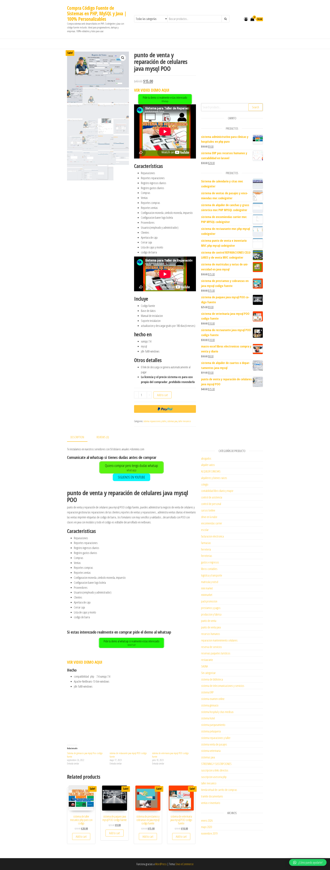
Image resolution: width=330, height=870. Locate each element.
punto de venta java (211, 627)
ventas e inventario (210, 803)
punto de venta (208, 621)
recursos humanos (210, 634)
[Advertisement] (131, 715)
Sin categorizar (208, 673)
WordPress (161, 864)
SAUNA (204, 666)
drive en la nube (209, 517)
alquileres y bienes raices (214, 478)
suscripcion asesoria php (214, 777)
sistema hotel (208, 718)
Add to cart (162, 395)
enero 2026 (207, 820)
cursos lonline (208, 510)
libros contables (209, 569)
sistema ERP (207, 692)
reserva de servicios (211, 647)
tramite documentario (212, 796)
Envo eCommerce (185, 864)
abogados (206, 458)
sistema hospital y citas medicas (217, 712)
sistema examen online (212, 699)
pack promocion (209, 601)
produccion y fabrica (211, 614)
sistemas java (172, 421)
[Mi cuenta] (246, 18)
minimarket (206, 595)
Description (77, 437)
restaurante (207, 660)
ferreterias (206, 556)
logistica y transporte (211, 575)
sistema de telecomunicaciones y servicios (222, 686)
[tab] (80, 437)
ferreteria (206, 549)
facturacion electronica (212, 536)
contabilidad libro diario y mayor (217, 491)
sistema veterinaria (211, 751)
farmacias (206, 543)
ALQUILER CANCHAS (211, 471)
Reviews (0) (103, 437)
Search (255, 107)
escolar (205, 530)
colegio (204, 484)
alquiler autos (208, 465)
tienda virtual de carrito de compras (219, 790)
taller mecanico (184, 421)
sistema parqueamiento (213, 725)
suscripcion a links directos (214, 770)
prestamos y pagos (211, 608)
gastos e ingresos (210, 562)
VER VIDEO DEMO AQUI (151, 90)
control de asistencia (211, 497)
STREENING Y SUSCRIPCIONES (216, 764)
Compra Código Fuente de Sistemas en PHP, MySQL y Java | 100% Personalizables (97, 13)
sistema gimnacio (209, 705)
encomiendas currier (211, 523)
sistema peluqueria (211, 731)
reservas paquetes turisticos (215, 653)
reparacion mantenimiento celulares (219, 640)
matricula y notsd (209, 582)
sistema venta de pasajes (214, 744)
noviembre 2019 (209, 833)
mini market (207, 588)
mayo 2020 (206, 827)
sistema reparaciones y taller (155, 421)
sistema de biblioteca (212, 679)
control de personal (211, 504)
